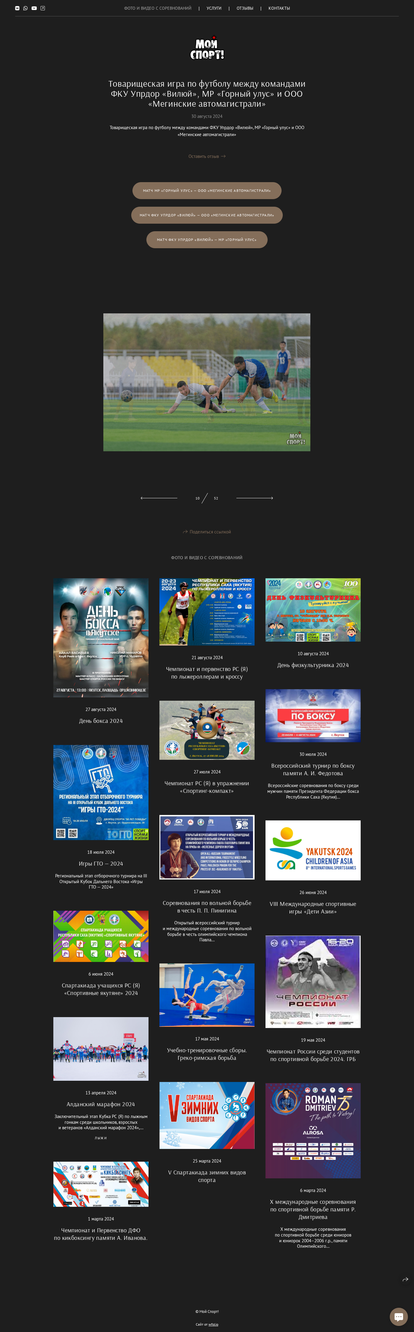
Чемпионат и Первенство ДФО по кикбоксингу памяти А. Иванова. (101, 1233)
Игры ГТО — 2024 (101, 863)
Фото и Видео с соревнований (158, 8)
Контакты (279, 8)
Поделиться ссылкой (210, 532)
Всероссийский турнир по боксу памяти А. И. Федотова (313, 769)
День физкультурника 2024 (313, 665)
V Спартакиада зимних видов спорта (207, 1175)
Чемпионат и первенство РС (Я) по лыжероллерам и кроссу (207, 672)
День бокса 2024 (101, 720)
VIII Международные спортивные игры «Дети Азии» (313, 907)
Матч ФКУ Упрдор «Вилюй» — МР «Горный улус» (207, 239)
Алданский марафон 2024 (101, 1104)
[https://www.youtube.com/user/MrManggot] (34, 8)
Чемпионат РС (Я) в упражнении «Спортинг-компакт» (207, 786)
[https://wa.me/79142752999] (25, 8)
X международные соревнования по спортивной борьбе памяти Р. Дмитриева (313, 1209)
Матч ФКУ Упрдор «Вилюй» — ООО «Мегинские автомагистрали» (207, 215)
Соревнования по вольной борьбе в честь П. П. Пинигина (207, 906)
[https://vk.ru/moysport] (17, 8)
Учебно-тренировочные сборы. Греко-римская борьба (207, 1053)
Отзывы (245, 8)
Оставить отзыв (204, 156)
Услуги (214, 8)
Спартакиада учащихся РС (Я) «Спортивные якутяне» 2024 (101, 988)
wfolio (213, 1324)
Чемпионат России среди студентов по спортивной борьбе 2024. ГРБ (313, 1055)
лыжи (101, 1138)
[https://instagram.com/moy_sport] (43, 8)
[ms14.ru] (207, 47)
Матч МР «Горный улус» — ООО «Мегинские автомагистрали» (207, 190)
